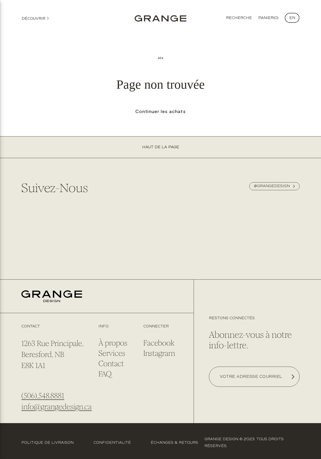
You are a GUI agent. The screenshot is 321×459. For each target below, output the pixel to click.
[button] (268, 18)
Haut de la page (160, 147)
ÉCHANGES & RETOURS (174, 442)
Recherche (239, 18)
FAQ (105, 374)
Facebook (158, 343)
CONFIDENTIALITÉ (112, 442)
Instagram (159, 353)
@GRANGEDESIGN (272, 186)
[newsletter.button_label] (293, 377)
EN (292, 18)
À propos (112, 343)
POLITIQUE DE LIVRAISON (47, 442)
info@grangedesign (52, 406)
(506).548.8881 (42, 395)
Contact (111, 363)
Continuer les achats (160, 111)
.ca (87, 406)
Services (111, 353)
